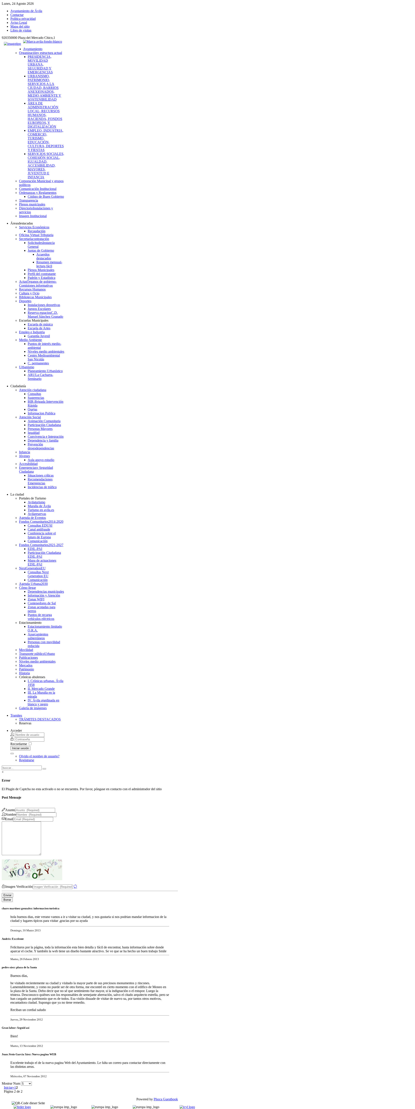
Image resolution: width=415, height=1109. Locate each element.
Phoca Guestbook (166, 1099)
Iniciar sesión (20, 748)
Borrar (7, 899)
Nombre (10, 814)
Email (9, 819)
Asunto (10, 810)
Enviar (7, 895)
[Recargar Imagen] (75, 886)
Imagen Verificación (19, 886)
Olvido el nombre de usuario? (39, 756)
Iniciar (8, 1087)
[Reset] (44, 768)
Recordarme (18, 744)
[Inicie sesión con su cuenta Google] (12, 753)
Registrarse (26, 760)
